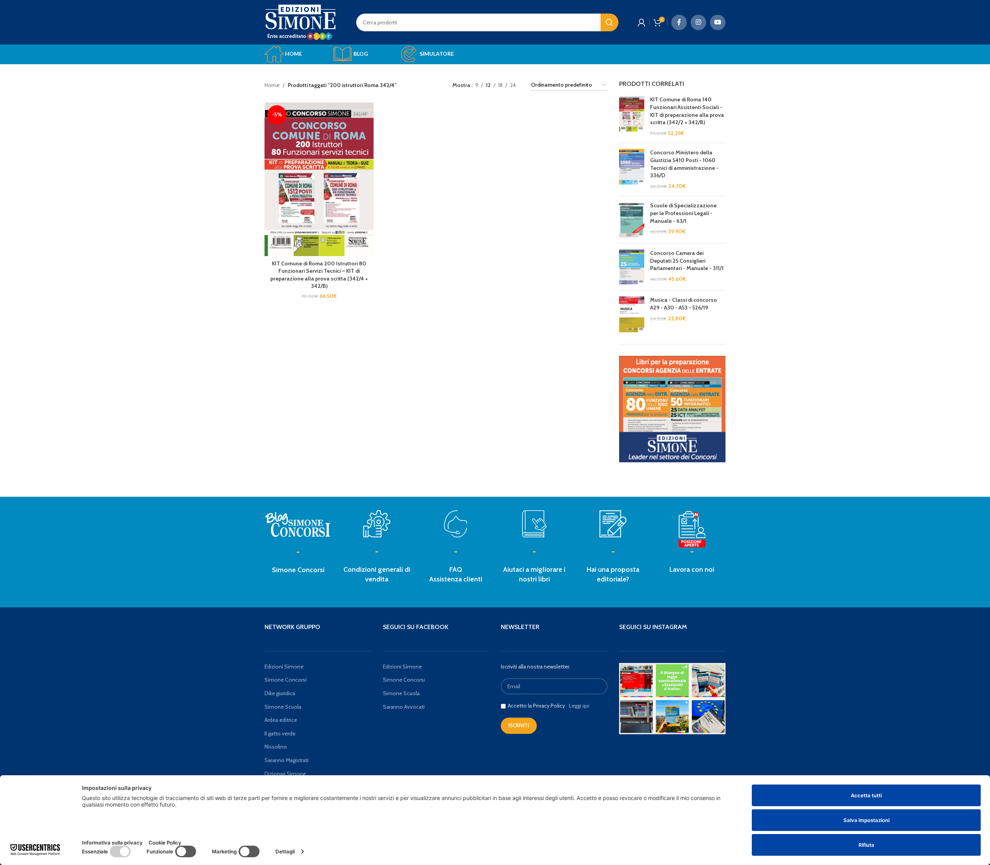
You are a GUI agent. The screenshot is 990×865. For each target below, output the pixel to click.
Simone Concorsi (298, 570)
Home (272, 85)
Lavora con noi (691, 569)
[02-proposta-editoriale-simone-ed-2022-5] (691, 529)
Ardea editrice (281, 719)
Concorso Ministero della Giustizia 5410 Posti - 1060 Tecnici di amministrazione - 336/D (684, 164)
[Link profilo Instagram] (698, 22)
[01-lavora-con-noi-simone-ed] (612, 523)
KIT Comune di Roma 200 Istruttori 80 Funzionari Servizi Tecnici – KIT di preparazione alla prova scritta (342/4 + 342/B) (319, 275)
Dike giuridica (280, 693)
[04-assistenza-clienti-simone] (455, 523)
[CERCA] (609, 22)
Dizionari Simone (285, 773)
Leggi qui (579, 705)
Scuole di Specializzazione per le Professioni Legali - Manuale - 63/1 (683, 213)
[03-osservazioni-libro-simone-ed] (534, 523)
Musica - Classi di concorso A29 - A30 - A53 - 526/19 (683, 303)
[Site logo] (301, 21)
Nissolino (276, 746)
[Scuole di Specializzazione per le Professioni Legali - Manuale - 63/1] (631, 220)
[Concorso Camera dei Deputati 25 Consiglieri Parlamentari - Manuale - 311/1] (631, 267)
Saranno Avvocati (404, 706)
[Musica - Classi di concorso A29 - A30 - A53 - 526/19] (631, 314)
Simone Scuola (283, 706)
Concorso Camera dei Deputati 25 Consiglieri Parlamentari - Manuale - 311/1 (687, 261)
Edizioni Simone (284, 666)
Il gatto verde (280, 733)
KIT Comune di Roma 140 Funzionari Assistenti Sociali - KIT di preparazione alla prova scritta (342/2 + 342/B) (687, 111)
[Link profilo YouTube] (717, 22)
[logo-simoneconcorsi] (298, 524)
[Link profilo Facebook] (679, 22)
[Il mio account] (641, 22)
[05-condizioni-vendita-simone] (376, 523)
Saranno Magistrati (287, 760)
